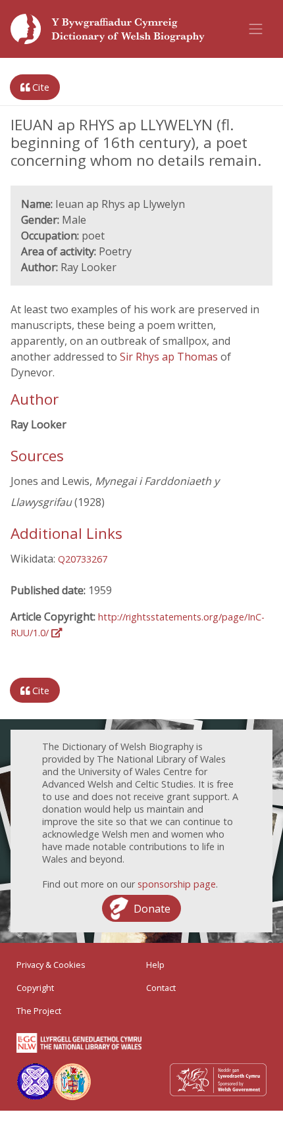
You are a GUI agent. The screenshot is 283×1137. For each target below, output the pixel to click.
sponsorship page (177, 884)
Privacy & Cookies (51, 965)
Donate (152, 908)
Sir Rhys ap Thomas (170, 356)
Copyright (35, 988)
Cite (39, 87)
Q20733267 (82, 559)
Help (155, 965)
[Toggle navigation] (256, 29)
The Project (38, 1011)
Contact (161, 988)
